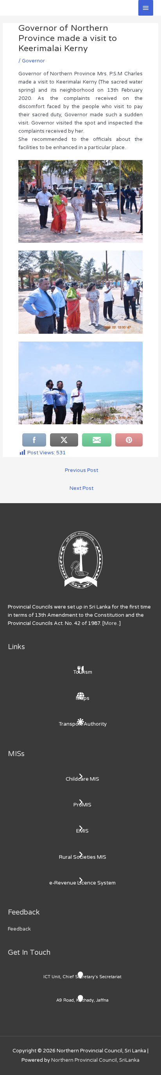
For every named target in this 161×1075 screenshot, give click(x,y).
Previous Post (81, 470)
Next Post (81, 488)
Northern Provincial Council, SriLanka (95, 1060)
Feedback (19, 929)
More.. (111, 623)
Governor (33, 61)
